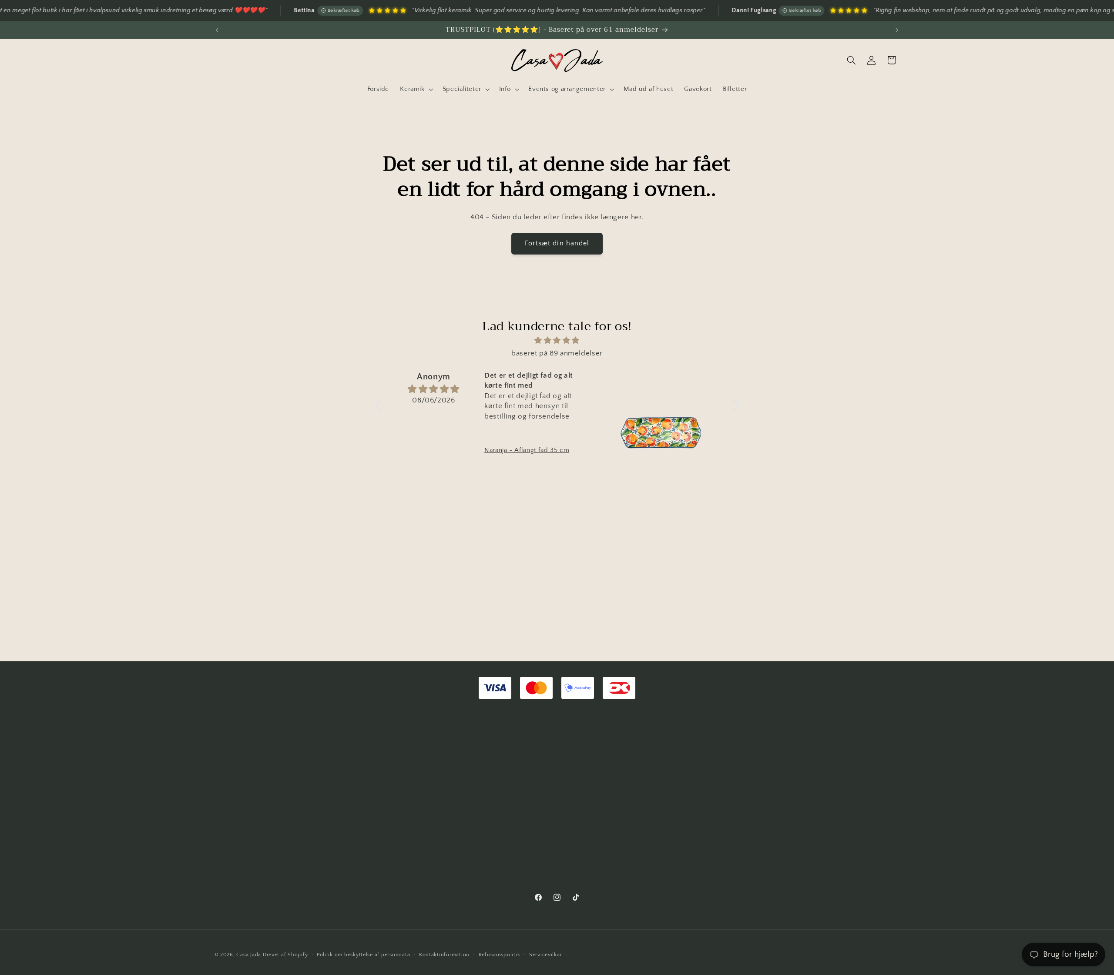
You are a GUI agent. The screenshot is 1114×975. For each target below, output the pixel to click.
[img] (557, 341)
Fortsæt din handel (557, 243)
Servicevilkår (545, 955)
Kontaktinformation (444, 955)
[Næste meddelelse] (896, 30)
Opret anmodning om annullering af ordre (278, 779)
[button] (416, 89)
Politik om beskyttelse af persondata (363, 955)
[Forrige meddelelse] (217, 30)
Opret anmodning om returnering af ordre (278, 763)
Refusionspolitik (499, 955)
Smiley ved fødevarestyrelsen (612, 885)
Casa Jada (248, 955)
